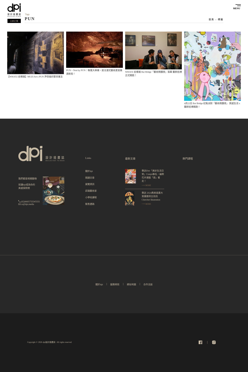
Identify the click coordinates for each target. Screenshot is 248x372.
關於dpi (89, 171)
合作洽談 (148, 284)
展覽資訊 (89, 184)
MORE (148, 185)
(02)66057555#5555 (30, 201)
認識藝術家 (91, 191)
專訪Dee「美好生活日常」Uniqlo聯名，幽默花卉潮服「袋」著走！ (153, 175)
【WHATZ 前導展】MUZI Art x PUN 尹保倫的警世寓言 (35, 76)
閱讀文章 (89, 178)
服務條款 (114, 284)
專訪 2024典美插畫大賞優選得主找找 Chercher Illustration (152, 196)
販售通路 (89, 204)
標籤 (220, 19)
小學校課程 (91, 197)
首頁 (211, 19)
